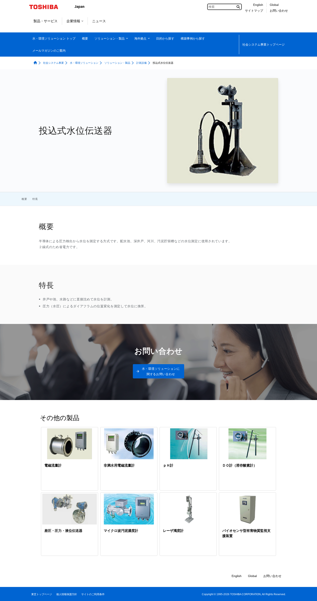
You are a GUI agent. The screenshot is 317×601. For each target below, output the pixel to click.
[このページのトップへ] (308, 593)
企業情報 (73, 21)
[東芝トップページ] (46, 7)
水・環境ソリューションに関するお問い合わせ (161, 371)
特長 (35, 199)
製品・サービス (45, 21)
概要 (24, 199)
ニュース (99, 21)
